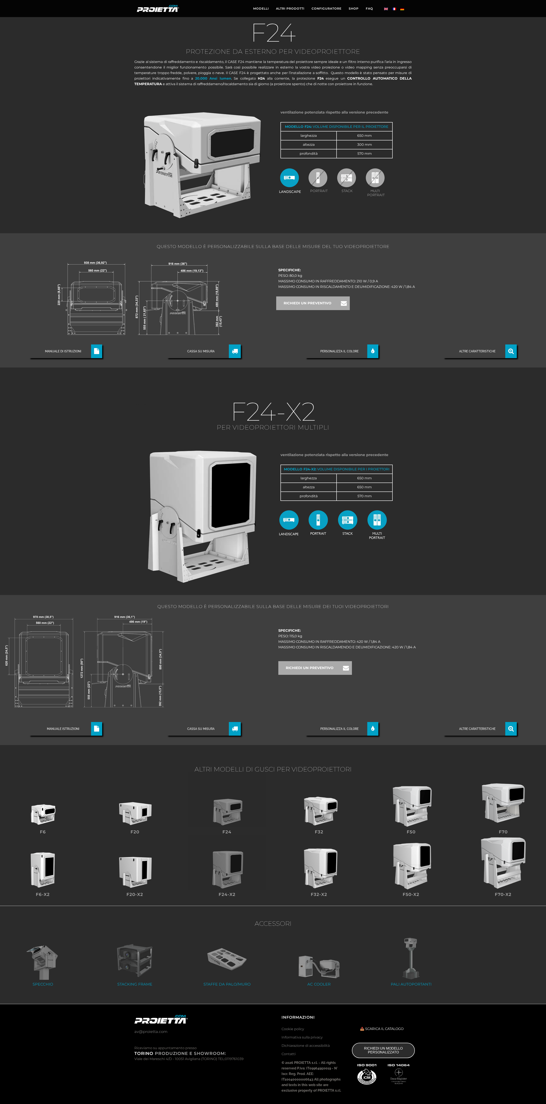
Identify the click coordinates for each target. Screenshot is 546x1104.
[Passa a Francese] (394, 9)
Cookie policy (293, 1029)
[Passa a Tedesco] (402, 9)
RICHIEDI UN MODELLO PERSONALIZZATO (383, 1050)
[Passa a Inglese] (386, 9)
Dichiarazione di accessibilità (306, 1046)
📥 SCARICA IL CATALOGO (382, 1029)
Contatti (289, 1054)
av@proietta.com (150, 1031)
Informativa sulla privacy (302, 1037)
